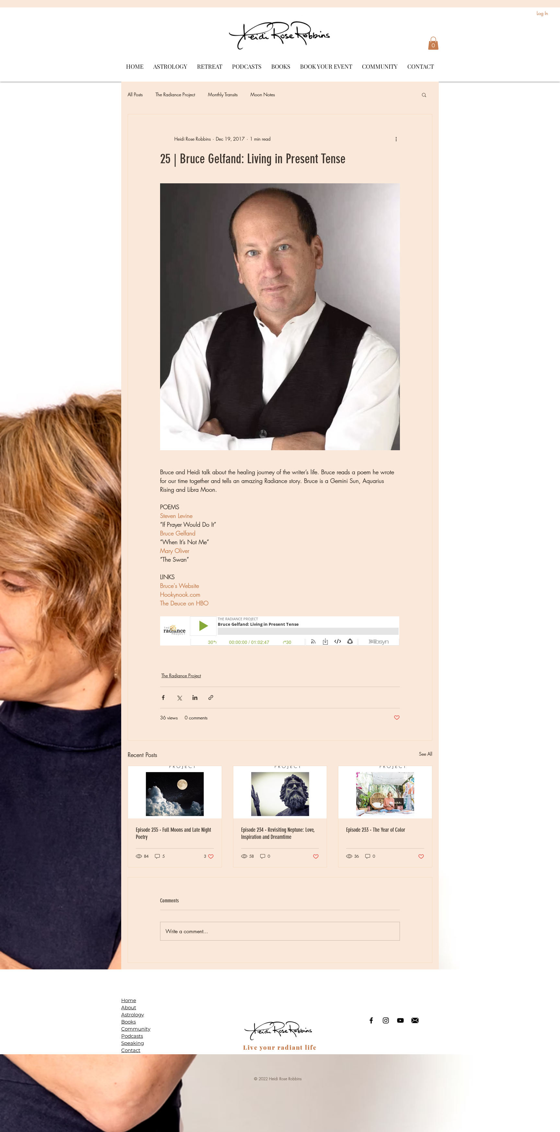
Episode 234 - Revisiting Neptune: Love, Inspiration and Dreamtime (277, 833)
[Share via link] (211, 697)
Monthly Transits (223, 94)
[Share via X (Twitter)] (179, 697)
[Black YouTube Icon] (400, 1020)
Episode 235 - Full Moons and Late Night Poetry (173, 833)
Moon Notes (263, 94)
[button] (433, 43)
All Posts (135, 94)
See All (425, 754)
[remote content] (280, 631)
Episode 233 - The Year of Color (375, 829)
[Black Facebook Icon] (371, 1020)
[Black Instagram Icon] (386, 1020)
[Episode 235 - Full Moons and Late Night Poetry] (175, 792)
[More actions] (396, 139)
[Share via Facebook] (163, 697)
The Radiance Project (175, 94)
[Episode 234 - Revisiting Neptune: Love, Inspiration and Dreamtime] (280, 792)
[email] (415, 1020)
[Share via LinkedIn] (195, 697)
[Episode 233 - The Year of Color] (385, 792)
